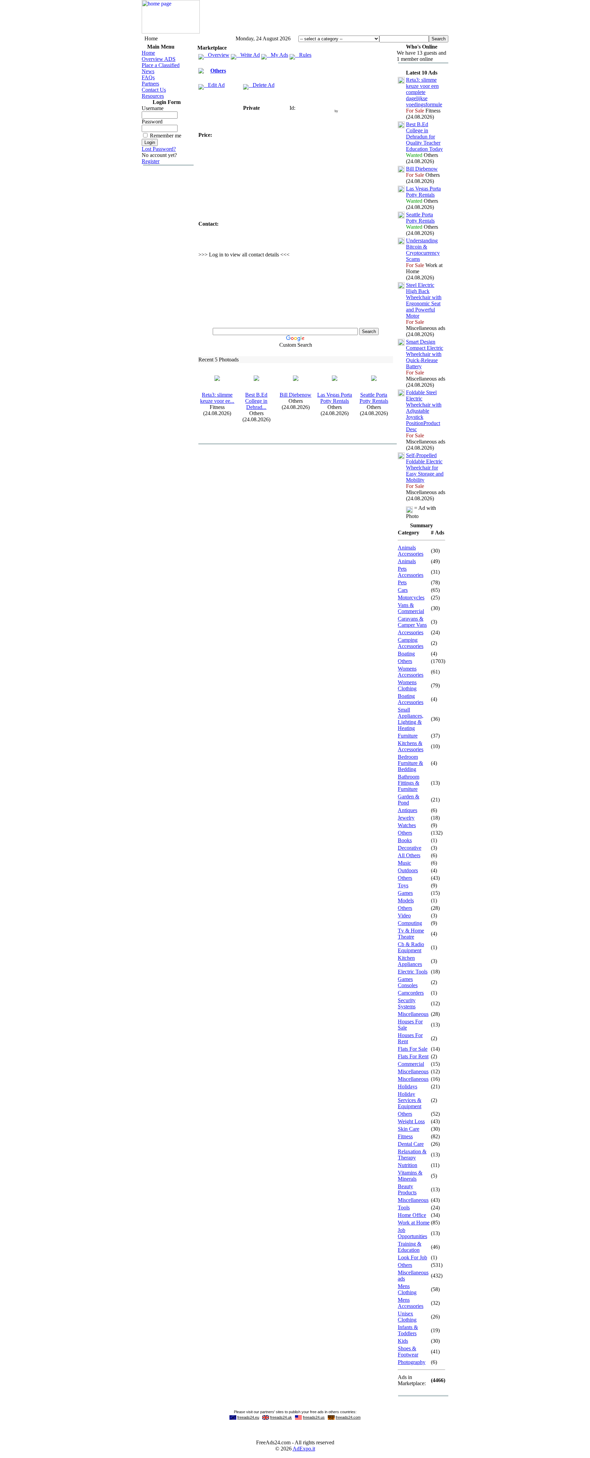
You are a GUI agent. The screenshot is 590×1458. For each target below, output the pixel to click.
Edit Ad (214, 85)
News (148, 71)
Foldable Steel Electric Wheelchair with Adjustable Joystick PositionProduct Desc (423, 410)
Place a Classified (161, 65)
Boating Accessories (410, 699)
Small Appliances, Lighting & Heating (410, 719)
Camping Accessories (410, 643)
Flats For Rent (413, 1056)
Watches (407, 825)
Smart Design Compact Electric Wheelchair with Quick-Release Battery (424, 354)
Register (150, 161)
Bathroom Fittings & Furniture (408, 783)
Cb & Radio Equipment (411, 947)
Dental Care (411, 1144)
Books (405, 840)
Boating (406, 654)
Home (148, 53)
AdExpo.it (304, 1449)
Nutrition (407, 1165)
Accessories (410, 632)
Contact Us (154, 90)
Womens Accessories (410, 672)
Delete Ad (262, 85)
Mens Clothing (407, 1289)
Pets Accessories (410, 572)
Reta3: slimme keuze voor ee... (217, 398)
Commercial (411, 1064)
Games (405, 893)
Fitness (405, 1136)
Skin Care (408, 1129)
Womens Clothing (407, 685)
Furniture (408, 736)
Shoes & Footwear (408, 1351)
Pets (402, 582)
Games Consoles (408, 982)
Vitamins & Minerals (410, 1176)
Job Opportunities (412, 1233)
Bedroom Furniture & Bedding (410, 763)
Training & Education (409, 1247)
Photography (411, 1362)
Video (404, 915)
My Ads (277, 55)
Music (404, 863)
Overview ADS (158, 59)
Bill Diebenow (295, 395)
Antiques (407, 810)
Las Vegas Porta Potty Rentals (334, 398)
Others (218, 71)
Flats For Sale (412, 1049)
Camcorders (411, 993)
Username (153, 108)
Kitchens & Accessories (410, 746)
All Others (409, 855)
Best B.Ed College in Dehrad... (256, 401)
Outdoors (408, 870)
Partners (150, 84)
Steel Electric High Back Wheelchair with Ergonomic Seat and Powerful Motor (423, 300)
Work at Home (414, 1222)
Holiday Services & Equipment (409, 1100)
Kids (403, 1341)
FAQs (148, 77)
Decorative (409, 848)
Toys (403, 885)
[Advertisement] (324, 18)
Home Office (412, 1215)
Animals (407, 561)
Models (406, 900)
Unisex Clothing (407, 1317)
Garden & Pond (408, 800)
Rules (303, 55)
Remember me (165, 135)
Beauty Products (407, 1189)
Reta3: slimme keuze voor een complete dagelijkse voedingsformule (424, 92)
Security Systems (407, 1003)
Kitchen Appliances (410, 961)
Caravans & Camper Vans (412, 622)
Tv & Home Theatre (411, 934)
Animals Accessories (410, 551)
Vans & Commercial (411, 608)
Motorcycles (411, 597)
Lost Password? (159, 149)
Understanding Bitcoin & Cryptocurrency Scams (423, 250)
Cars (403, 590)
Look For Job (412, 1257)
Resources (153, 96)
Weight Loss (411, 1121)
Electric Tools (412, 972)
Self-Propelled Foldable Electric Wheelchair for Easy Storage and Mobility (425, 467)
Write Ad (248, 55)
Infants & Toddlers (408, 1330)
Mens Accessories (410, 1303)
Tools (404, 1207)
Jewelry (406, 818)
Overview (216, 55)
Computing (410, 923)
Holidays (407, 1086)
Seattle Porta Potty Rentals (374, 398)
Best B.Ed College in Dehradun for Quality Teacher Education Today (424, 136)
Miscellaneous (413, 1014)
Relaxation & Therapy (412, 1155)
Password (152, 121)
